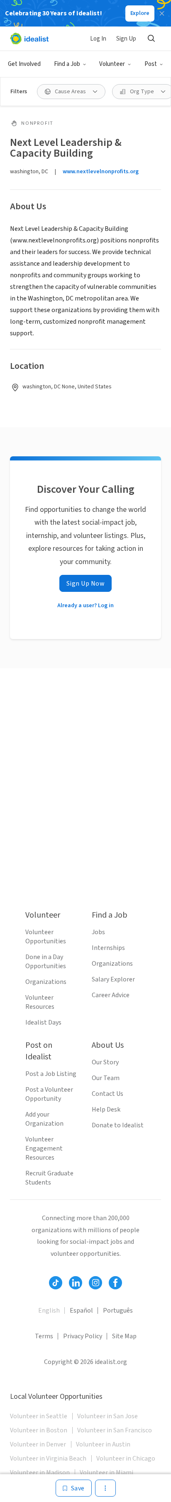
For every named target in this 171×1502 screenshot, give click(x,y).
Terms (44, 1336)
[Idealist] (29, 38)
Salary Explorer (113, 979)
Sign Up (126, 38)
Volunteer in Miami (106, 1472)
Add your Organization (44, 1119)
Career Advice (110, 995)
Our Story (105, 1062)
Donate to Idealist (118, 1125)
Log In (98, 38)
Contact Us (107, 1093)
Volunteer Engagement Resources (44, 1148)
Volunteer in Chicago (125, 1458)
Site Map (124, 1336)
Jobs (98, 932)
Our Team (106, 1078)
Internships (108, 947)
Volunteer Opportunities (45, 937)
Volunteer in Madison (40, 1472)
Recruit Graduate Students (49, 1178)
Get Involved (24, 64)
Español (81, 1310)
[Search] (151, 38)
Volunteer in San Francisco (114, 1430)
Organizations (45, 981)
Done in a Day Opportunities (45, 961)
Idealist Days (43, 1022)
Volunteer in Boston (38, 1430)
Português (118, 1310)
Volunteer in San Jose (107, 1416)
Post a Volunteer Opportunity (49, 1094)
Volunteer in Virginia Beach (48, 1458)
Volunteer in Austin (103, 1444)
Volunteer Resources (39, 1002)
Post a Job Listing (50, 1073)
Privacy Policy (82, 1336)
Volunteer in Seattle (38, 1416)
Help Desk (106, 1109)
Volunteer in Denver (38, 1444)
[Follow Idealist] (55, 1282)
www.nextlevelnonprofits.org (101, 171)
